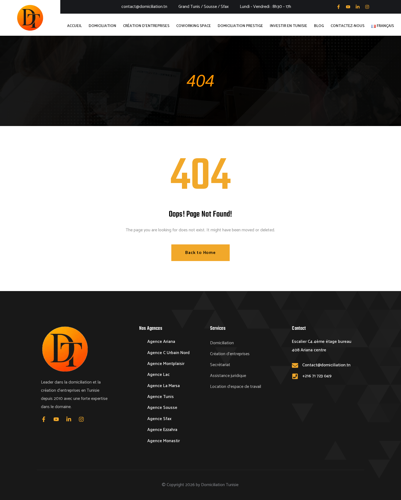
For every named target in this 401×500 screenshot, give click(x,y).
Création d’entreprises (230, 354)
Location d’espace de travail (235, 386)
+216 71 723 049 (316, 376)
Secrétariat (220, 365)
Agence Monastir (163, 441)
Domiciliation (222, 343)
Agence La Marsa (163, 386)
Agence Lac (158, 374)
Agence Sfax (159, 419)
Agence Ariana (161, 341)
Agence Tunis (160, 396)
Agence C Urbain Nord (168, 353)
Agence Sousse (162, 407)
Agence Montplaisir (165, 363)
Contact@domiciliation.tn (326, 365)
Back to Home (200, 252)
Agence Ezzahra (162, 429)
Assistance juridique (228, 375)
